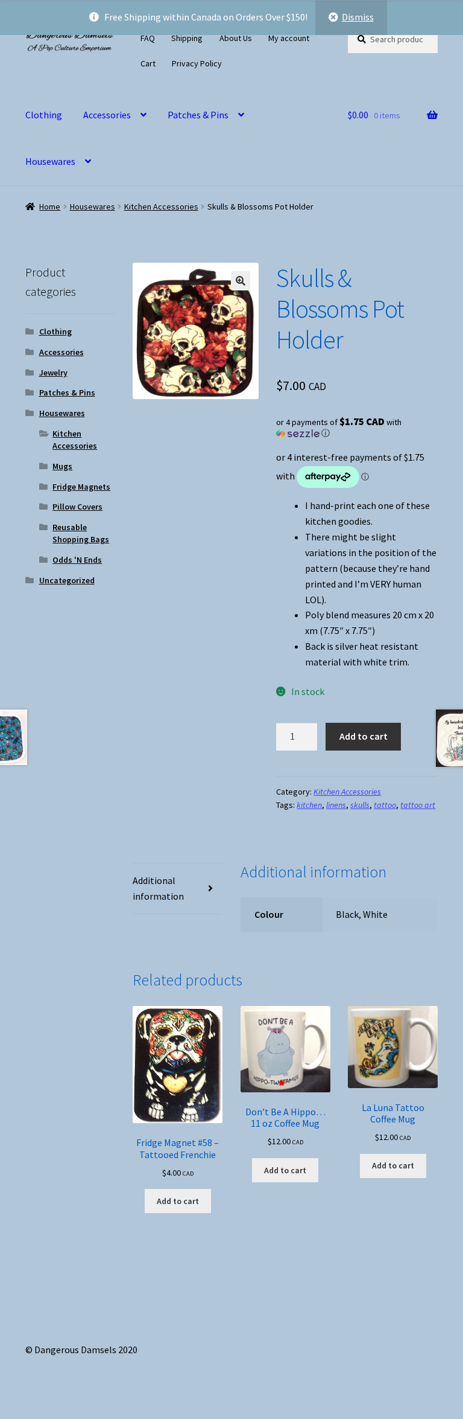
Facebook (268, 61)
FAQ (147, 38)
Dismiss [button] (358, 17)
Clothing (43, 115)
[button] (240, 280)
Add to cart (363, 736)
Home (49, 206)
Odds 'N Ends (77, 559)
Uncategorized (67, 580)
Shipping (187, 38)
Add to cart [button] (178, 1201)
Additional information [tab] (158, 888)
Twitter (254, 61)
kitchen (309, 804)
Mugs (62, 466)
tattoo (385, 804)
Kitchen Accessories (161, 206)
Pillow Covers (77, 506)
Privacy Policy (197, 63)
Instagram (241, 61)
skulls (360, 804)
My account (288, 38)
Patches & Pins (198, 115)
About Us (235, 38)
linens (336, 804)
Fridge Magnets (81, 486)
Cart (148, 63)
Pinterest (281, 61)
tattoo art (417, 804)
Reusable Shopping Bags (80, 533)
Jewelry (53, 372)
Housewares (50, 161)
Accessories (107, 115)
